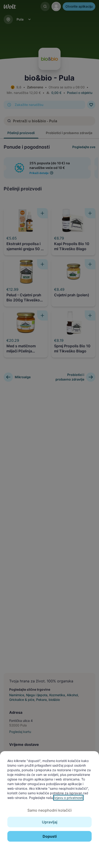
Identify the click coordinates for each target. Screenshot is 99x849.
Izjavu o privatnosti (68, 798)
